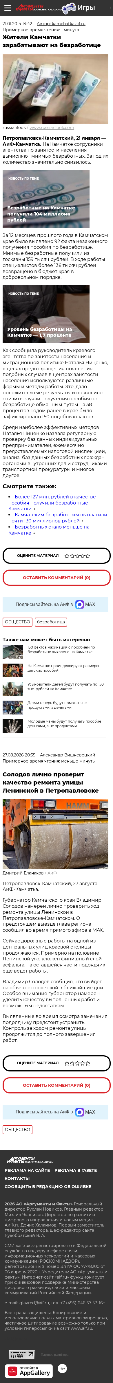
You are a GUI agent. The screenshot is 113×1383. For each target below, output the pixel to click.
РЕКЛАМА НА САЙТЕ (27, 1170)
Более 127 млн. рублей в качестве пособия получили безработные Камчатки (52, 503)
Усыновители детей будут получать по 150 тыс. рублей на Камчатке (66, 686)
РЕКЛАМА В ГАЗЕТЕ (75, 1170)
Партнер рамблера (54, 1354)
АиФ (52, 873)
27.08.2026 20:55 (19, 755)
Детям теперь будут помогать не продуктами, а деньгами (57, 705)
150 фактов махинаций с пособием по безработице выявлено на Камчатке (61, 649)
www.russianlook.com (52, 127)
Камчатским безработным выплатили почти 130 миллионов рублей (57, 518)
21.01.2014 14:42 (17, 23)
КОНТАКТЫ (17, 1178)
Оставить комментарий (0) (56, 577)
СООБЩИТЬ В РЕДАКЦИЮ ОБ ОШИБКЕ (48, 1186)
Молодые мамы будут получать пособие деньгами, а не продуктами (64, 723)
